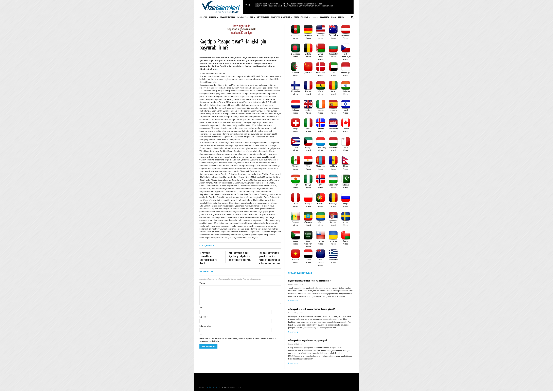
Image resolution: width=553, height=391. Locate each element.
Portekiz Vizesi (320, 205)
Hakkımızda (324, 17)
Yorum (203, 283)
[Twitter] (249, 5)
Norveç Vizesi (321, 186)
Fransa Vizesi (308, 92)
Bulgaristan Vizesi (333, 55)
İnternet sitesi (205, 326)
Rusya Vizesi (345, 205)
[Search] (352, 17)
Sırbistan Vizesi (333, 223)
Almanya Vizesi (308, 36)
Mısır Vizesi (308, 167)
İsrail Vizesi (345, 111)
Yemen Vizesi (308, 261)
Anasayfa (203, 17)
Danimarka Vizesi (320, 74)
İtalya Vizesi (308, 130)
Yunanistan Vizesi (333, 261)
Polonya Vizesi (308, 205)
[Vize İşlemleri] (221, 9)
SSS (314, 17)
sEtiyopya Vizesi (308, 223)
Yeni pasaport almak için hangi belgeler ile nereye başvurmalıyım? (240, 256)
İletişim (341, 17)
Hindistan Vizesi (346, 92)
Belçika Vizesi (308, 55)
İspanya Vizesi (333, 111)
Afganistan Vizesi (295, 36)
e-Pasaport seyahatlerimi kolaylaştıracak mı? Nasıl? (208, 258)
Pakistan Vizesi (345, 186)
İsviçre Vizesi (295, 130)
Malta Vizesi (345, 148)
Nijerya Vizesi (308, 186)
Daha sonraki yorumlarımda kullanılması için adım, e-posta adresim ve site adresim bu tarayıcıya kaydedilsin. (238, 339)
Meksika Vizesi (295, 167)
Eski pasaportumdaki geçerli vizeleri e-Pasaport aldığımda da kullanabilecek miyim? (269, 258)
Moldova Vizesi (333, 167)
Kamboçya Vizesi (333, 130)
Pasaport (241, 17)
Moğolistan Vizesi (320, 167)
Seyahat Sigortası (227, 17)
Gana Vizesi (320, 92)
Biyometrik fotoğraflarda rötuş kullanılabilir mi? (309, 280)
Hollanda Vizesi (295, 111)
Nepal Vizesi (345, 167)
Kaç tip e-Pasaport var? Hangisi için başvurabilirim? (232, 44)
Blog (333, 17)
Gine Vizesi (333, 92)
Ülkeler (212, 17)
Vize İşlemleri (211, 387)
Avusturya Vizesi (345, 36)
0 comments (293, 301)
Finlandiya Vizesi (295, 92)
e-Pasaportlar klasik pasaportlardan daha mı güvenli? (311, 309)
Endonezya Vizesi (345, 74)
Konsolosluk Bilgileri (280, 17)
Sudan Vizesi (295, 242)
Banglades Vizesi (295, 55)
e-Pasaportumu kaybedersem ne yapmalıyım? (307, 340)
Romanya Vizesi (333, 205)
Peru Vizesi (295, 205)
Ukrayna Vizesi (333, 242)
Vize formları (263, 17)
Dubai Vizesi (333, 74)
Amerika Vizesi (320, 36)
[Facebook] (246, 5)
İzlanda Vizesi (321, 130)
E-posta (203, 317)
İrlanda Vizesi (320, 111)
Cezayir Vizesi (295, 74)
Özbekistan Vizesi (333, 186)
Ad (201, 308)
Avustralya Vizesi (333, 36)
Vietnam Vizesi (295, 261)
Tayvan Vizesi (321, 242)
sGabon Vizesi (320, 223)
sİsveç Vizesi (346, 223)
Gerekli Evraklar (301, 17)
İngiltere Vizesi (308, 111)
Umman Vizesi (345, 242)
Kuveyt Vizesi (308, 148)
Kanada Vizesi (346, 130)
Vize (251, 17)
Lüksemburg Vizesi (321, 148)
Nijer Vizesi (295, 186)
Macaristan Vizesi (333, 148)
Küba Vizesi (295, 148)
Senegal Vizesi (295, 223)
